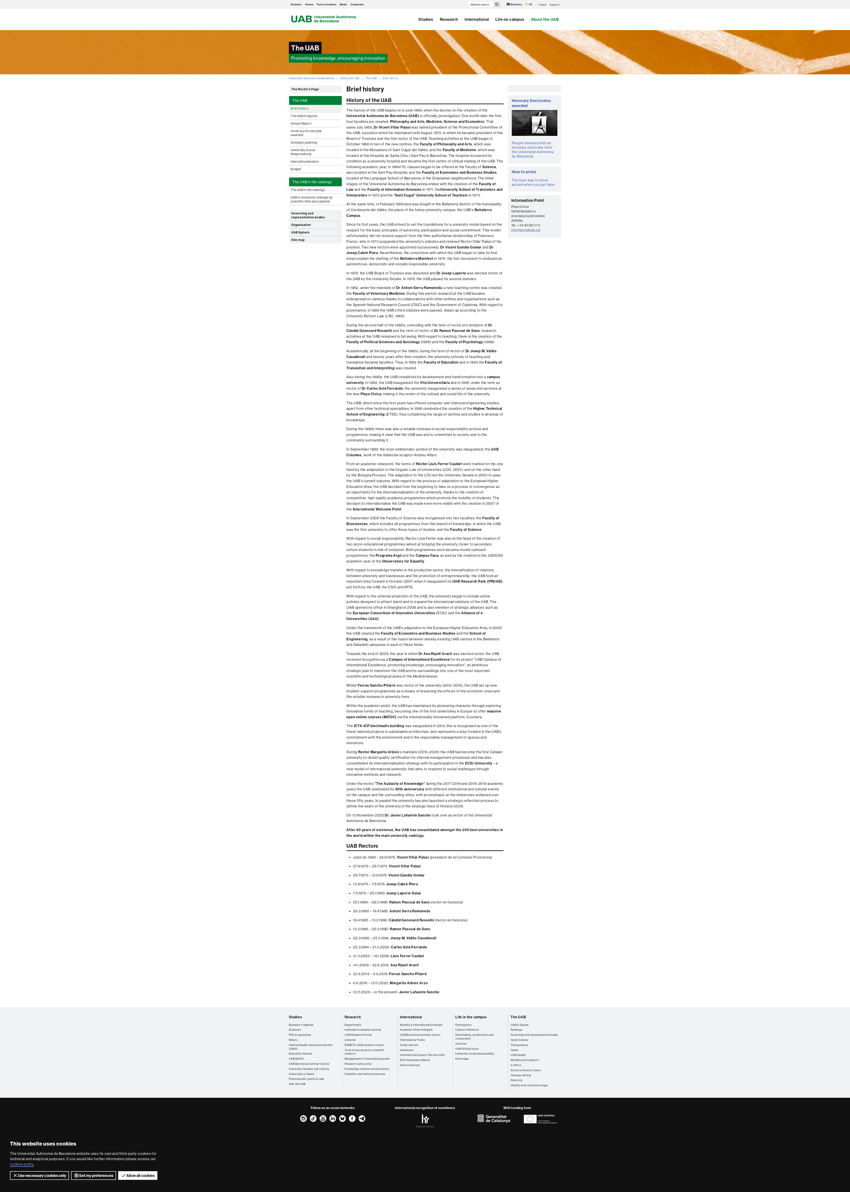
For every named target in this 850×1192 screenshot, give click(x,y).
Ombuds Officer (521, 1075)
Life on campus (509, 19)
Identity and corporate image (529, 1085)
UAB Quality (518, 1055)
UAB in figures (520, 1024)
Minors (293, 1040)
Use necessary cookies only (42, 1175)
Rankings (516, 1029)
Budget (296, 169)
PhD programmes (300, 1034)
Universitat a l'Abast (302, 1074)
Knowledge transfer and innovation (367, 1069)
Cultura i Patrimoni (467, 1029)
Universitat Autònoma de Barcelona (311, 78)
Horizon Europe (410, 1065)
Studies (425, 19)
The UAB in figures (304, 116)
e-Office (516, 1065)
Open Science (519, 1040)
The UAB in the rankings (308, 190)
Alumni (309, 4)
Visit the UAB (297, 1084)
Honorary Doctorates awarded (306, 133)
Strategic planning (304, 142)
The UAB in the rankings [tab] (312, 182)
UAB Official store (466, 1048)
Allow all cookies (140, 1175)
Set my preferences (96, 1175)
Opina (514, 1050)
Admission (406, 1050)
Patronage (462, 1058)
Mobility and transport (525, 1060)
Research (449, 19)
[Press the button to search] (497, 4)
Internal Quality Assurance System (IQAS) (311, 1046)
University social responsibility (474, 1053)
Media (343, 4)
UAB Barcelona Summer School (309, 1063)
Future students (326, 4)
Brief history (300, 108)
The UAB (371, 78)
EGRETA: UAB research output (364, 1045)
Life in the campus (471, 1017)
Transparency (519, 1045)
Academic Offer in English (416, 1029)
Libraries (350, 1040)
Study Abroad (409, 1045)
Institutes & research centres (363, 1029)
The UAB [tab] (299, 100)
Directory (516, 4)
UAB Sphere (300, 232)
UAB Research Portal (358, 1034)
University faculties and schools (309, 1069)
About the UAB (545, 19)
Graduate (295, 1029)
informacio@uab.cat (526, 230)
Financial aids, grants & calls (306, 1078)
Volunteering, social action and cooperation (474, 1036)
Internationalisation (305, 162)
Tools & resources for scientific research (364, 1051)
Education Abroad (300, 1053)
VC (530, 4)
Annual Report (301, 123)
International (477, 19)
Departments (353, 1024)
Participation (463, 1024)
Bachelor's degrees (301, 1024)
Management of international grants (367, 1058)
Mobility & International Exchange (421, 1024)
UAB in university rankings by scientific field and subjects (312, 199)
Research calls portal (358, 1063)
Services (460, 1043)
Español (555, 4)
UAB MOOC (296, 1058)
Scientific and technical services (365, 1074)
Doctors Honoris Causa (526, 1070)
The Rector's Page (305, 89)
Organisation (301, 225)
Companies (357, 4)
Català (543, 4)
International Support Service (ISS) (422, 1055)
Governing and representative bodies (308, 215)
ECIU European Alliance (415, 1060)
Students (296, 4)
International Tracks (412, 1040)
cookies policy (22, 1164)
